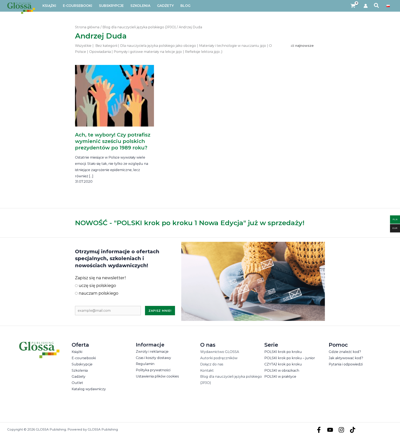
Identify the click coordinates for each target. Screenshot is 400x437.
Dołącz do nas (211, 364)
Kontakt (207, 370)
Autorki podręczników (219, 358)
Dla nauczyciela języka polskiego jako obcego (158, 46)
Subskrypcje (82, 364)
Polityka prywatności (153, 370)
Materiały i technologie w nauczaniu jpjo (232, 46)
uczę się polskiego (97, 285)
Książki (77, 352)
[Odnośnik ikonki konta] (366, 6)
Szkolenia (80, 370)
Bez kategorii (106, 46)
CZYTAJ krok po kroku (283, 364)
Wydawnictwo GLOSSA (219, 352)
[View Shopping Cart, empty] (353, 6)
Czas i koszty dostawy (153, 358)
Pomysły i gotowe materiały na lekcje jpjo (148, 52)
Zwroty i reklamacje (152, 352)
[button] (376, 6)
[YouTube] (330, 430)
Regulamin (145, 364)
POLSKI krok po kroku (283, 352)
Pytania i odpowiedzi (346, 364)
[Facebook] (319, 430)
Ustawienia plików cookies (157, 376)
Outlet (77, 383)
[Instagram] (341, 430)
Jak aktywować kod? (346, 358)
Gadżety (78, 377)
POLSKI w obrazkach (281, 370)
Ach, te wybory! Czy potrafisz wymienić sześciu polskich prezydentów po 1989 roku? (112, 141)
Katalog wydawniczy (89, 389)
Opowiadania (100, 52)
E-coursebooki (84, 358)
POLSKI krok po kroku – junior (289, 358)
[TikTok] (353, 430)
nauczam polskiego (98, 293)
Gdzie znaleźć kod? (345, 352)
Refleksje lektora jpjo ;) (203, 52)
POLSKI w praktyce (280, 377)
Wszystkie (83, 46)
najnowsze (304, 46)
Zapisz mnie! (160, 311)
